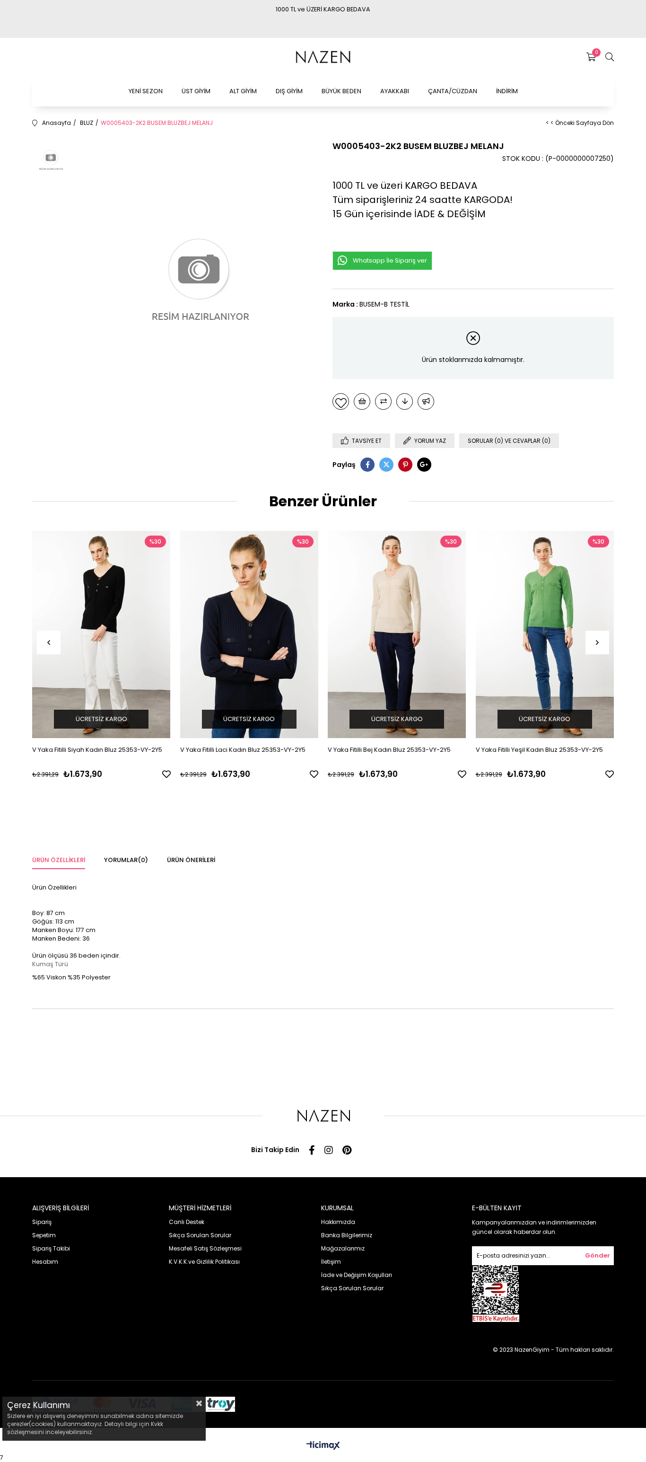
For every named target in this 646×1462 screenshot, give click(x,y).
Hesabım (45, 1262)
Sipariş (42, 1222)
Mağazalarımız (343, 1248)
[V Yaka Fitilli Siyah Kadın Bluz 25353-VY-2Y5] (101, 635)
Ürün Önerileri (191, 859)
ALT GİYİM (243, 91)
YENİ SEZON (146, 91)
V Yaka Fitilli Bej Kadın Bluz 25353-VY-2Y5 (389, 749)
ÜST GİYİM (196, 91)
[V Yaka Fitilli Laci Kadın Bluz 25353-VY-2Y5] (249, 635)
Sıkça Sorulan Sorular (200, 1235)
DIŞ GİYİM (289, 91)
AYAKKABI (394, 91)
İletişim (331, 1262)
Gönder (597, 1255)
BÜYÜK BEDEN (341, 91)
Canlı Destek (186, 1222)
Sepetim (44, 1235)
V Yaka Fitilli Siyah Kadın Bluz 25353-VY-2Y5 (97, 749)
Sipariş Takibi (51, 1248)
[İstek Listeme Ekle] (362, 401)
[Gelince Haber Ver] (426, 401)
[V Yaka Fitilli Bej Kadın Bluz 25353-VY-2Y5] (397, 635)
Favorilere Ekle (166, 774)
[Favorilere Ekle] (340, 401)
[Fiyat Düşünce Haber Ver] (404, 401)
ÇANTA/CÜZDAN (452, 91)
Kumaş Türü (50, 964)
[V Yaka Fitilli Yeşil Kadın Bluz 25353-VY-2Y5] (545, 635)
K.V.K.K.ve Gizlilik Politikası (204, 1262)
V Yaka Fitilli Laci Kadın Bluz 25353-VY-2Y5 (243, 749)
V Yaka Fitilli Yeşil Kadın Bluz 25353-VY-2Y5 (539, 749)
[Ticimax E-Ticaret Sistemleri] (323, 1446)
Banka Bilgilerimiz (346, 1235)
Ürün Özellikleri (58, 859)
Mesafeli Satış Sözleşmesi (205, 1248)
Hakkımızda (338, 1222)
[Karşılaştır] (383, 401)
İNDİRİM (507, 91)
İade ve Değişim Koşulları (356, 1275)
